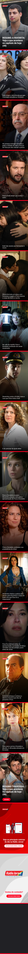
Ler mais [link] (6, 799)
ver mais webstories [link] (14, 896)
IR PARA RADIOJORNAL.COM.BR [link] (14, 846)
